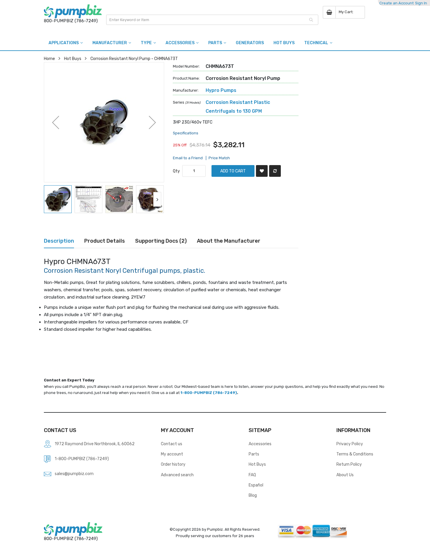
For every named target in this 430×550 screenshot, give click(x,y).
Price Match (219, 158)
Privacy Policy (349, 443)
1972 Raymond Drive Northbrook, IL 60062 (95, 443)
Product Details (104, 241)
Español (256, 485)
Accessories (260, 443)
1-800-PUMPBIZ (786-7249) (208, 392)
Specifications (185, 133)
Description (59, 241)
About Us (345, 474)
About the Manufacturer (228, 241)
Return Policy (349, 464)
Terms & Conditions (354, 454)
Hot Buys (72, 58)
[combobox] (212, 20)
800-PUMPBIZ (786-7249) (71, 20)
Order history (173, 464)
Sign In (421, 3)
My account (172, 454)
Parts (254, 454)
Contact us (171, 443)
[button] (55, 122)
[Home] (73, 11)
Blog (253, 495)
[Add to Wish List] (262, 171)
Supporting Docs (160, 241)
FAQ (252, 474)
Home (49, 58)
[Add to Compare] (275, 171)
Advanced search (177, 474)
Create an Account (396, 3)
